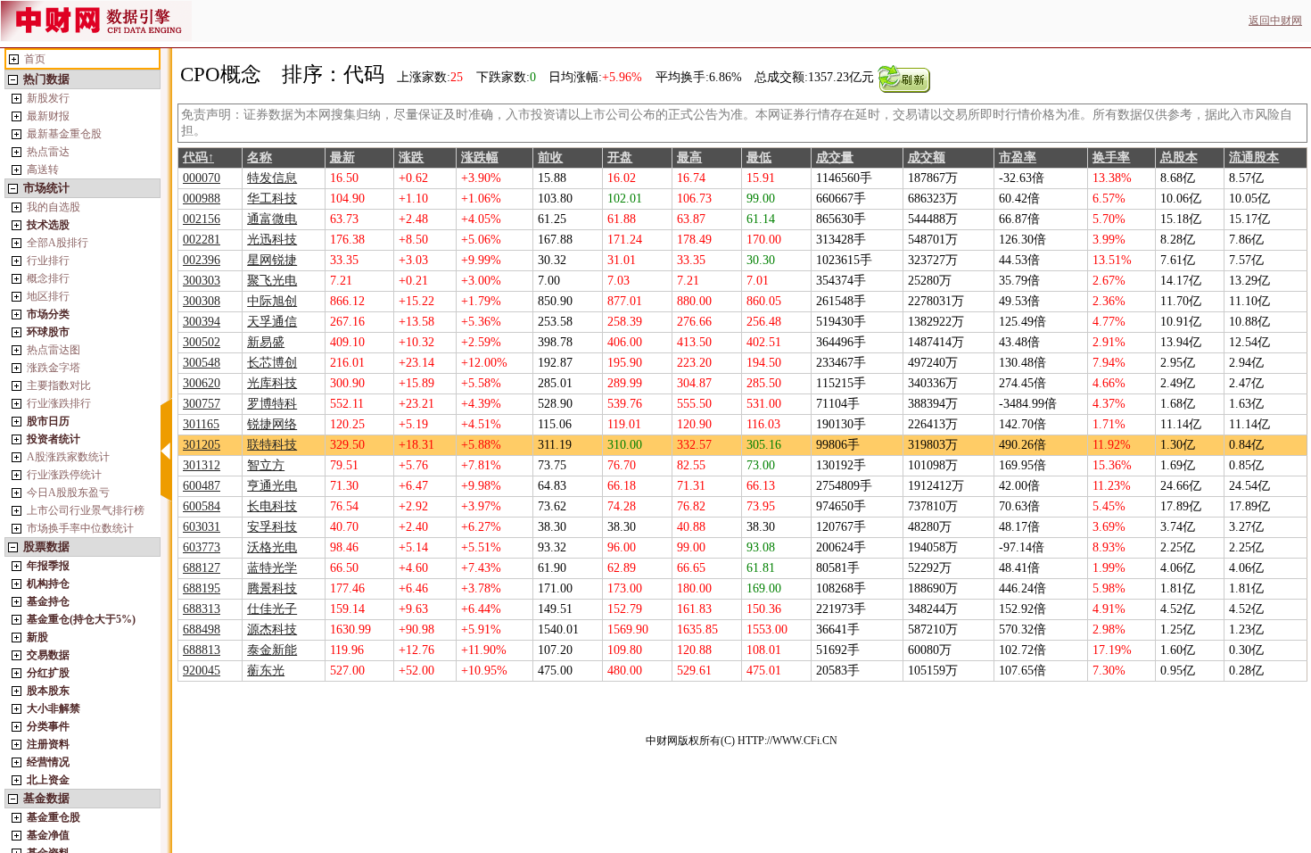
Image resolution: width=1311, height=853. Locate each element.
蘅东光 (265, 670)
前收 (550, 157)
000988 (201, 198)
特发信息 (272, 178)
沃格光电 (272, 547)
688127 (201, 568)
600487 (201, 486)
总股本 (1179, 157)
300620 (201, 383)
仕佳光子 (272, 609)
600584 (201, 506)
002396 (201, 260)
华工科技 (272, 198)
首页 (34, 59)
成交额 (926, 157)
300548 (201, 362)
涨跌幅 (480, 157)
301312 (201, 465)
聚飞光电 (272, 280)
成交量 (834, 157)
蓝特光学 (272, 568)
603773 (201, 547)
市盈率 (1017, 157)
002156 (201, 219)
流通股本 (1254, 157)
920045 (201, 670)
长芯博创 (272, 362)
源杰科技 (272, 629)
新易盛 (265, 342)
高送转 (43, 169)
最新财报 (48, 116)
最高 (689, 157)
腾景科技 (272, 588)
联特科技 (272, 444)
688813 (201, 650)
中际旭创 (272, 301)
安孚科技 (272, 527)
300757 (201, 403)
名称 (259, 157)
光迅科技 (272, 239)
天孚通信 (272, 321)
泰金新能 (272, 650)
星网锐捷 (272, 260)
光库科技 (272, 383)
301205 (201, 444)
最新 (342, 157)
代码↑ (198, 157)
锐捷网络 (272, 424)
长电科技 (272, 506)
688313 (201, 609)
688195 (201, 588)
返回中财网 (1275, 20)
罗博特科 (272, 403)
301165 (201, 424)
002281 (201, 239)
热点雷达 (48, 151)
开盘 (619, 157)
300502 (201, 342)
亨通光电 (272, 486)
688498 (201, 629)
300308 (201, 301)
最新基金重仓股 (64, 134)
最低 (758, 157)
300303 (201, 280)
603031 (201, 527)
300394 (201, 321)
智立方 (265, 465)
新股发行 (48, 98)
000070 (201, 178)
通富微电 (272, 219)
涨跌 (411, 157)
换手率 (1111, 157)
